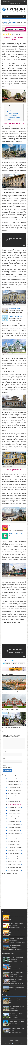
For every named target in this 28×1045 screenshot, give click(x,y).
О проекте (15, 1043)
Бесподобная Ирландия (14, 816)
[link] (14, 690)
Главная (23, 1043)
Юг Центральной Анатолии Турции (17, 1013)
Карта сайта (8, 1043)
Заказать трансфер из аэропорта (17, 931)
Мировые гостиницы (15, 308)
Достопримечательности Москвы (11, 691)
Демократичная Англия (14, 778)
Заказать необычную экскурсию (17, 916)
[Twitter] (10, 4)
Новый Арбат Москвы (11, 115)
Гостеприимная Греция (14, 787)
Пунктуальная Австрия (14, 836)
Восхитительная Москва (9, 22)
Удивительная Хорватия (14, 790)
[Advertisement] (14, 891)
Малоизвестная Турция (16, 1002)
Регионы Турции (14, 1017)
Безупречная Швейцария (14, 784)
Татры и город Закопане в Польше (17, 979)
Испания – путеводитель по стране (17, 972)
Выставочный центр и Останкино (11, 727)
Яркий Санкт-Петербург (16, 961)
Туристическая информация (17, 919)
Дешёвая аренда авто (15, 526)
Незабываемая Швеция (14, 864)
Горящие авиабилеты (15, 316)
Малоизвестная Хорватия (16, 991)
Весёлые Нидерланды (14, 813)
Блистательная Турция (14, 793)
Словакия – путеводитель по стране (17, 965)
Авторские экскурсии (15, 533)
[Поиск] (24, 1)
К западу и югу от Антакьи (16, 1021)
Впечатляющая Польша (14, 838)
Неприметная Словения (14, 853)
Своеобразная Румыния (14, 847)
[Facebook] (8, 4)
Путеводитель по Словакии (17, 968)
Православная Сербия (14, 844)
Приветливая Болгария (14, 850)
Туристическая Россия (19, 20)
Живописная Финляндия (14, 861)
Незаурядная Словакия (14, 833)
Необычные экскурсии (16, 949)
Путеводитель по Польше (16, 983)
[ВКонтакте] (19, 4)
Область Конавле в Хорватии (17, 987)
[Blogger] (15, 4)
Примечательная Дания (14, 859)
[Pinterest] (12, 4)
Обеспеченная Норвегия (14, 856)
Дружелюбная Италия (14, 821)
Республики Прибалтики (14, 867)
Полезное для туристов (14, 870)
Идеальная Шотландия (14, 824)
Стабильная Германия (14, 827)
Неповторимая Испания (14, 781)
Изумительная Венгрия (14, 841)
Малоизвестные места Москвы (11, 709)
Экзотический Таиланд (14, 796)
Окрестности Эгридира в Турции (17, 999)
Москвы (23, 581)
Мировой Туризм (8, 20)
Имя (4, 751)
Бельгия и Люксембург (14, 810)
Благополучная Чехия (13, 830)
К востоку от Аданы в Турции (17, 1028)
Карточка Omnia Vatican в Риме (17, 923)
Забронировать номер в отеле (17, 938)
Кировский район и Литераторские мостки (17, 957)
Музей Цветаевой (12, 113)
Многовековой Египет (13, 798)
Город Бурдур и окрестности (17, 1006)
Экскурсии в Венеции (15, 945)
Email (4, 758)
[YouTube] (14, 4)
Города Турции (14, 1010)
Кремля (16, 482)
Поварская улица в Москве (12, 108)
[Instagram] (17, 4)
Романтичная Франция (14, 818)
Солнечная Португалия (14, 807)
